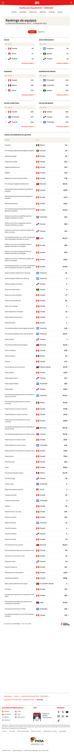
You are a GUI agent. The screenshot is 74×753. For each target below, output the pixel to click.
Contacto (4, 731)
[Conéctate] (71, 3)
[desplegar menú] (3, 2)
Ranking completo (27, 63)
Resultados (23, 12)
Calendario (43, 12)
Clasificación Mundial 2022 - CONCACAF (36, 8)
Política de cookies (36, 731)
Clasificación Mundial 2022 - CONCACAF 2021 (19, 700)
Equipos (60, 12)
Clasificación (33, 12)
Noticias (14, 12)
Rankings (51, 12)
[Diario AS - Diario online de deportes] (37, 2)
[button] (37, 744)
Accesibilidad (62, 731)
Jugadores (41, 32)
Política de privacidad (23, 731)
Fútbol (16, 696)
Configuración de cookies (50, 731)
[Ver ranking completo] (67, 145)
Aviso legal (12, 731)
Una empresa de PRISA (37, 740)
